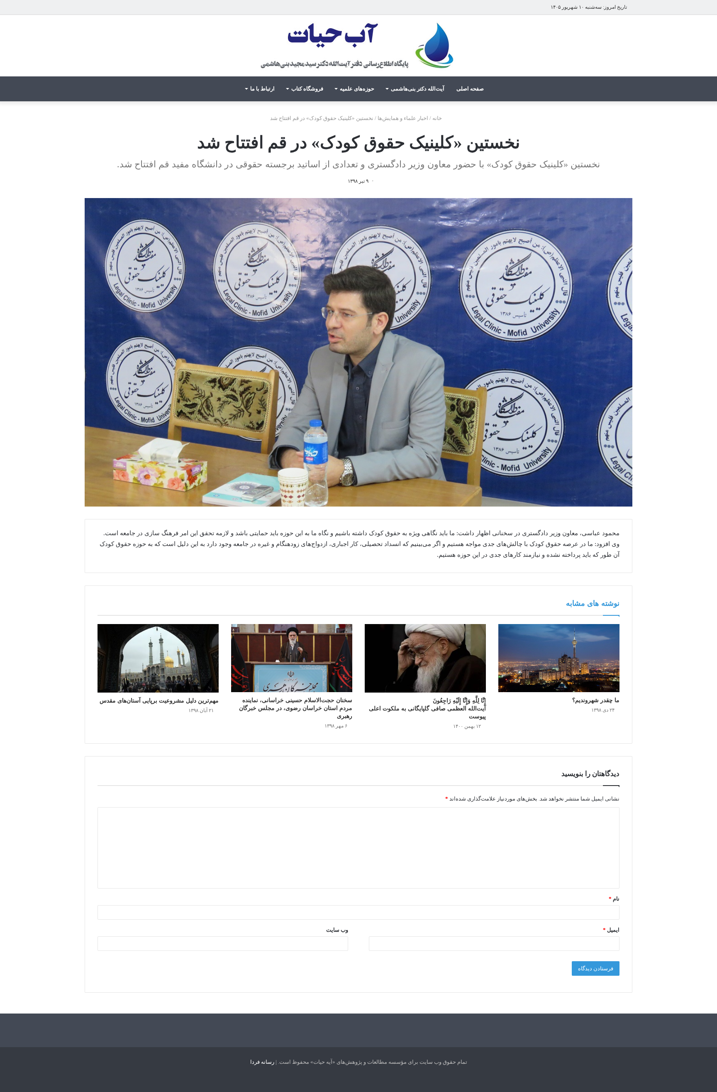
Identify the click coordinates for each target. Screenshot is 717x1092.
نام (614, 899)
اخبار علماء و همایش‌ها (403, 118)
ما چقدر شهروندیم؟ (595, 700)
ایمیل (611, 930)
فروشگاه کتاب (307, 89)
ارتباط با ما (262, 89)
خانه (437, 118)
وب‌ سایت (337, 930)
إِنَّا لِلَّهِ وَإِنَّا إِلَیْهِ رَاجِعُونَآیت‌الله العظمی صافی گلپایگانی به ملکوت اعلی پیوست (427, 709)
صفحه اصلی (470, 89)
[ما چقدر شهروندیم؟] (558, 658)
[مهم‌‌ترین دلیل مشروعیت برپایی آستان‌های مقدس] (158, 658)
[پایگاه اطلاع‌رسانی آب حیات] (358, 46)
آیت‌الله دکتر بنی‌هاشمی (417, 89)
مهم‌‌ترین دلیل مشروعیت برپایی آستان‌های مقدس (159, 701)
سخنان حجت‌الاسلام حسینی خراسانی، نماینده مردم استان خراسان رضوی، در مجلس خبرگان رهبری (295, 708)
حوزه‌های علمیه (357, 89)
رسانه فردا (262, 1062)
